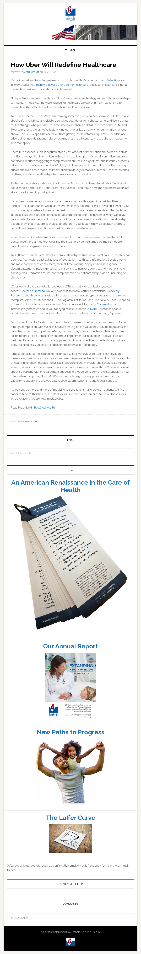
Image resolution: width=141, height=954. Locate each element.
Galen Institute (70, 26)
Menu (73, 62)
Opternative (104, 316)
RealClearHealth (44, 419)
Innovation (31, 434)
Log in (96, 944)
